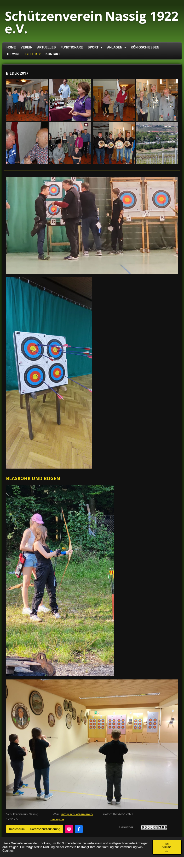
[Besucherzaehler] (154, 828)
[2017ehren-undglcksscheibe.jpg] (113, 143)
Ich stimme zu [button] (167, 847)
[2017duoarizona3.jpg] (70, 143)
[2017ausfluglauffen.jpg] (157, 143)
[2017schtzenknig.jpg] (157, 100)
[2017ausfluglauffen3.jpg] (27, 143)
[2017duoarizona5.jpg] (27, 100)
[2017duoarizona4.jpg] (113, 100)
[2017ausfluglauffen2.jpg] (70, 100)
